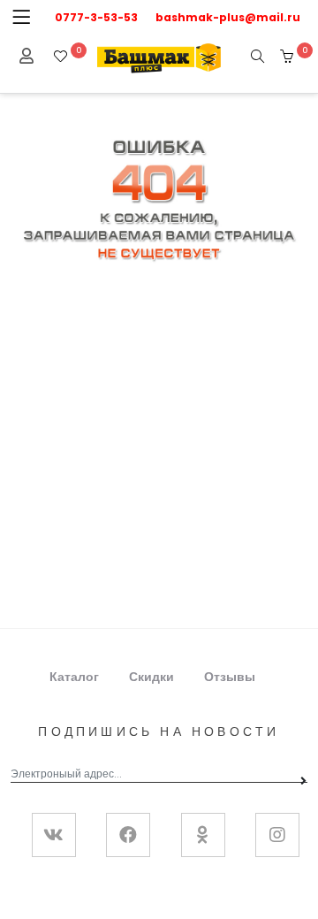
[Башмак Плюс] (159, 57)
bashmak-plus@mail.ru (227, 17)
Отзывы (229, 676)
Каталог (74, 676)
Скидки (151, 676)
